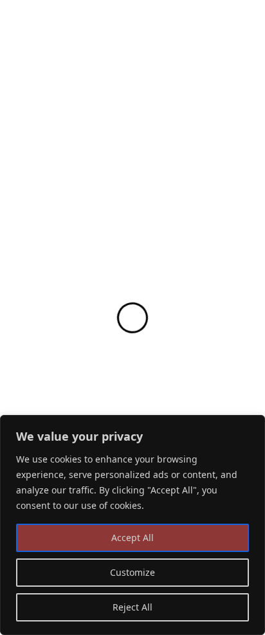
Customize (132, 572)
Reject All (132, 607)
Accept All (132, 537)
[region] (132, 525)
